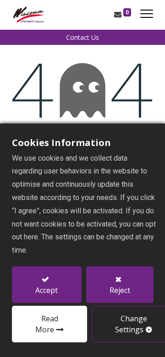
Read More (46, 324)
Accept (46, 290)
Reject (120, 290)
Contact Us (82, 37)
